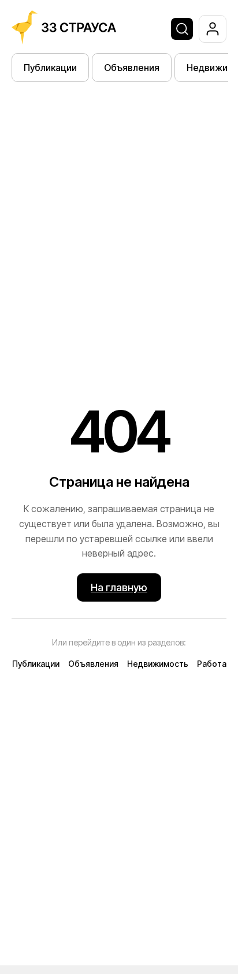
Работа (211, 664)
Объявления (131, 67)
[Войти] (212, 29)
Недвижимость (157, 664)
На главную (119, 587)
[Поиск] (182, 29)
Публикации (50, 67)
